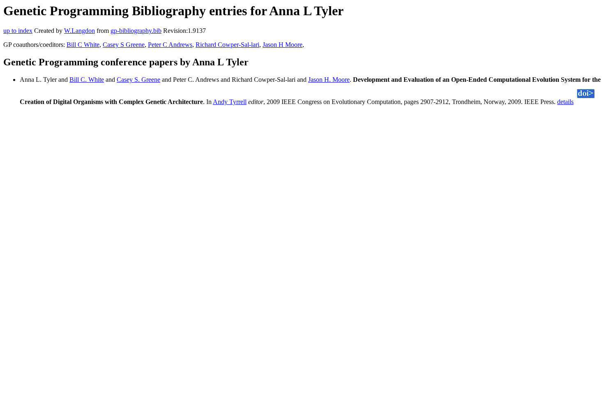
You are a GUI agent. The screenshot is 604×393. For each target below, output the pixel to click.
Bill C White (83, 44)
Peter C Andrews (170, 44)
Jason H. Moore (329, 79)
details (565, 101)
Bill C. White (86, 79)
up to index (17, 30)
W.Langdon (79, 30)
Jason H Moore (282, 44)
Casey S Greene (124, 44)
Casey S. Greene (138, 79)
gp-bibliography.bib (136, 30)
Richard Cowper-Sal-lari (227, 44)
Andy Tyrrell (230, 101)
